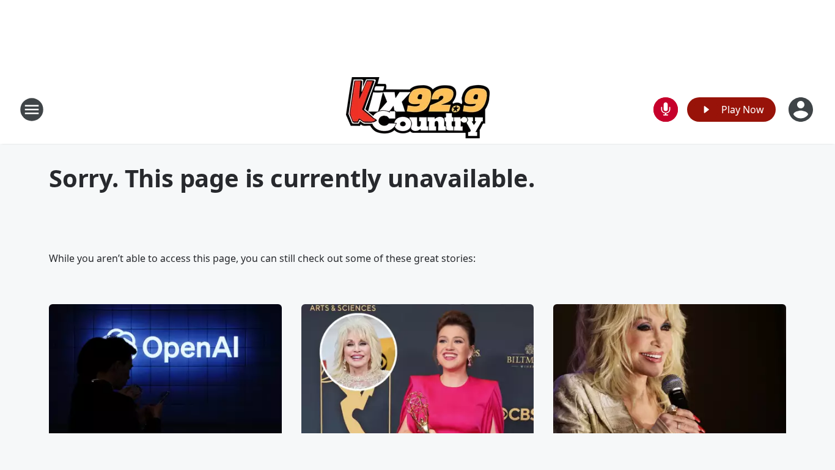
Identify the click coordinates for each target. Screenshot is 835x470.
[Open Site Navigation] (32, 109)
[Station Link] (418, 109)
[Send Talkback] (665, 109)
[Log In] (802, 109)
